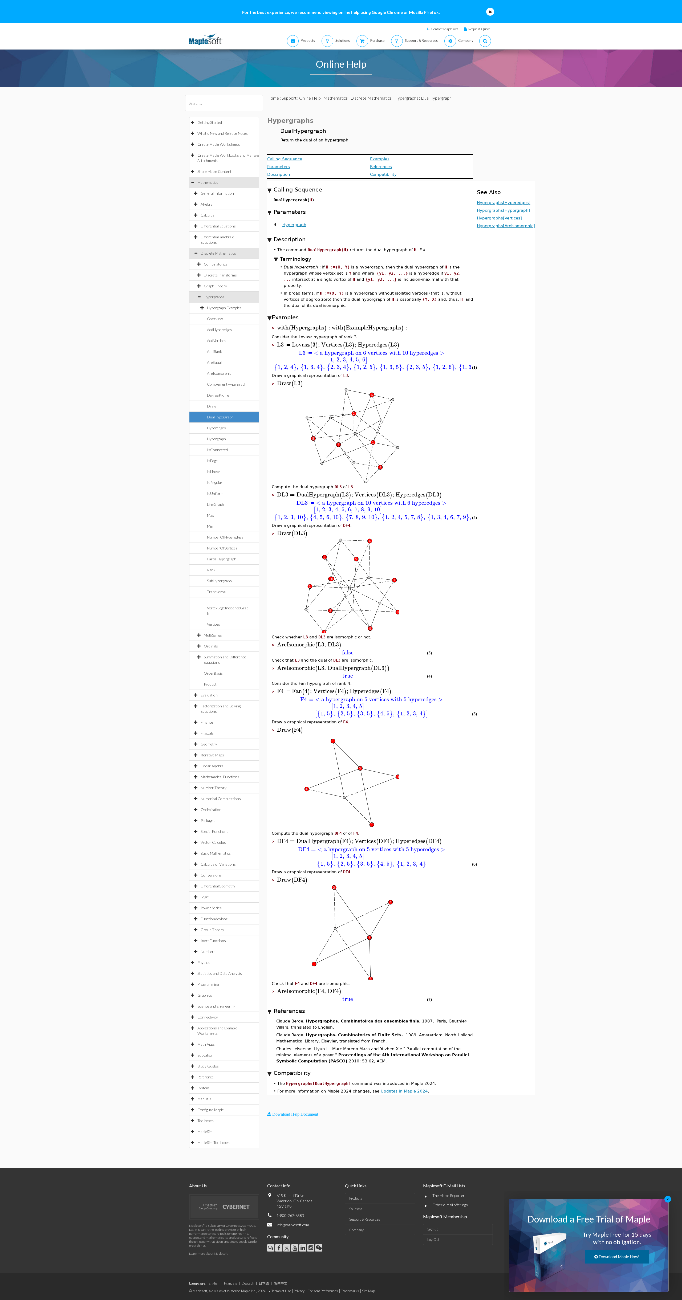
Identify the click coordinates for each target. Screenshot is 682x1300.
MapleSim (205, 1131)
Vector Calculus (213, 842)
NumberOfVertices (222, 548)
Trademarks (350, 1291)
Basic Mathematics (216, 853)
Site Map (368, 1291)
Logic (205, 897)
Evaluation (209, 695)
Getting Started (209, 122)
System (203, 1088)
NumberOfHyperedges (225, 537)
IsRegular (214, 482)
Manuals (204, 1099)
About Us (198, 1185)
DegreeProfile (218, 395)
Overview (215, 318)
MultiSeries (213, 635)
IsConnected (217, 449)
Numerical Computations (221, 798)
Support (289, 97)
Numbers (208, 951)
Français (230, 1283)
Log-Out (433, 1239)
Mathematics (207, 182)
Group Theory (212, 929)
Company (356, 1230)
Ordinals (211, 646)
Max (210, 515)
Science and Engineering (216, 1006)
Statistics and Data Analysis (219, 973)
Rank (211, 570)
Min (210, 526)
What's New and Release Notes (222, 133)
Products (355, 1198)
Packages (208, 820)
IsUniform (215, 493)
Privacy (299, 1291)
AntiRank (214, 351)
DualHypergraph (220, 417)
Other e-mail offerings (450, 1205)
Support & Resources (364, 1219)
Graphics (204, 995)
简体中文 (280, 1283)
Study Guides (208, 1066)
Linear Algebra (212, 766)
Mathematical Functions (220, 777)
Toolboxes (205, 1120)
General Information (217, 193)
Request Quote (479, 29)
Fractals (207, 733)
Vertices (213, 624)
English (214, 1283)
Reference (205, 1077)
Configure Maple (210, 1109)
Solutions (356, 1209)
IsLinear (213, 471)
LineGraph (215, 504)
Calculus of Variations (218, 864)
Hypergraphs (214, 297)
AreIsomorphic (219, 373)
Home (273, 97)
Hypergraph (216, 439)
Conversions (211, 875)
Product (210, 684)
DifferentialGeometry (218, 886)
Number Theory (213, 787)
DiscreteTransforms (220, 275)
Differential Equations (218, 226)
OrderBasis (213, 673)
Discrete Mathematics (218, 253)
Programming (208, 984)
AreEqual (214, 362)
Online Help (310, 97)
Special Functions (214, 831)
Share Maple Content (214, 171)
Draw (211, 406)
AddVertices (216, 340)
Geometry (209, 744)
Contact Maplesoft (444, 29)
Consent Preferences (322, 1291)
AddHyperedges (219, 329)
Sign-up (432, 1229)
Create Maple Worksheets (218, 144)
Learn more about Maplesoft (208, 1254)
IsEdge (212, 460)
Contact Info (278, 1185)
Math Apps (206, 1044)
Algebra (207, 204)
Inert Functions (213, 940)
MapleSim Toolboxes (213, 1142)
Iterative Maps (212, 755)
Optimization (211, 809)
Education (205, 1055)
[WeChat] (318, 1248)
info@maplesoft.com (293, 1224)
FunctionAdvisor (214, 918)
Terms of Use (281, 1291)
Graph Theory (215, 286)
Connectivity (207, 1017)
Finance (207, 722)
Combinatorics (216, 264)
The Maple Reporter (448, 1195)
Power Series (211, 908)
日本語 (264, 1283)
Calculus (207, 215)
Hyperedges (216, 428)
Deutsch (248, 1283)
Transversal (216, 591)
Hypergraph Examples (224, 307)
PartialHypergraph (221, 559)
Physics (203, 962)
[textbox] (304, 327)
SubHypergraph (219, 580)
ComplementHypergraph (226, 384)
